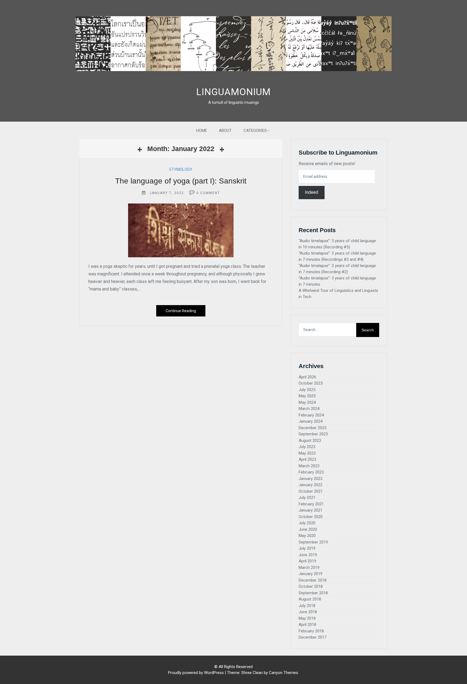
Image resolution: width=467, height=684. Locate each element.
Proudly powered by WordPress (196, 672)
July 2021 (307, 497)
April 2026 (307, 377)
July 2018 (307, 605)
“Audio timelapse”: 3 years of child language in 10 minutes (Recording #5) (337, 243)
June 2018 (308, 611)
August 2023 (310, 440)
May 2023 (307, 453)
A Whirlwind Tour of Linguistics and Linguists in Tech (338, 293)
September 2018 (313, 592)
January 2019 (310, 573)
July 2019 (307, 548)
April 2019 (307, 561)
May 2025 (307, 395)
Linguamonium (233, 92)
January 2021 (310, 510)
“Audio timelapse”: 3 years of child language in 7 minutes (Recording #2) (337, 268)
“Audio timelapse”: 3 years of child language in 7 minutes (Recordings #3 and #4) (337, 256)
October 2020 (311, 516)
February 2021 (311, 504)
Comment (210, 193)
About (225, 130)
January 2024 (310, 421)
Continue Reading (181, 311)
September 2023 (313, 434)
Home (201, 130)
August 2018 (310, 599)
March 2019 (309, 567)
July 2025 (307, 389)
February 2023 (311, 472)
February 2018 (311, 631)
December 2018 (312, 580)
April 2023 (307, 459)
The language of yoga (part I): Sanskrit (180, 181)
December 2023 (312, 427)
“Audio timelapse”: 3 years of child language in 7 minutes (337, 281)
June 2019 (308, 554)
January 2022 (310, 484)
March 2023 (309, 465)
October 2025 (311, 383)
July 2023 (307, 446)
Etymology (180, 169)
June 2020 (308, 529)
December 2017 (312, 637)
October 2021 (311, 491)
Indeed (311, 192)
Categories (255, 130)
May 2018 (307, 618)
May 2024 (307, 402)
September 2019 (313, 542)
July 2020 (307, 522)
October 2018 (311, 586)
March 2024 (309, 408)
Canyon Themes (283, 672)
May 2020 (307, 535)
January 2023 (310, 478)
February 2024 (311, 415)
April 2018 (307, 624)
